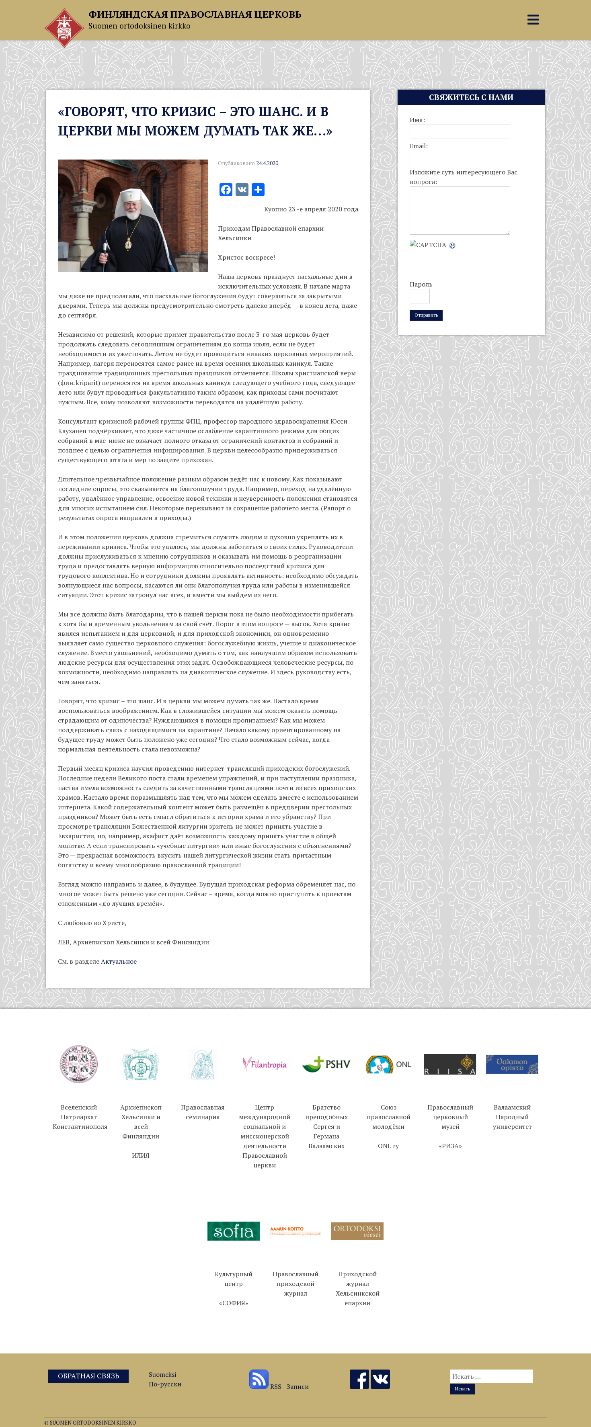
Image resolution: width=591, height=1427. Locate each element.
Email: (419, 145)
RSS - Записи (289, 1386)
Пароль (421, 284)
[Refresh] (452, 244)
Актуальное (119, 961)
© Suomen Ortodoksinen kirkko (90, 1422)
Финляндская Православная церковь (195, 14)
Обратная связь (88, 1375)
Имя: (417, 119)
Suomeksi (162, 1374)
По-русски (165, 1384)
